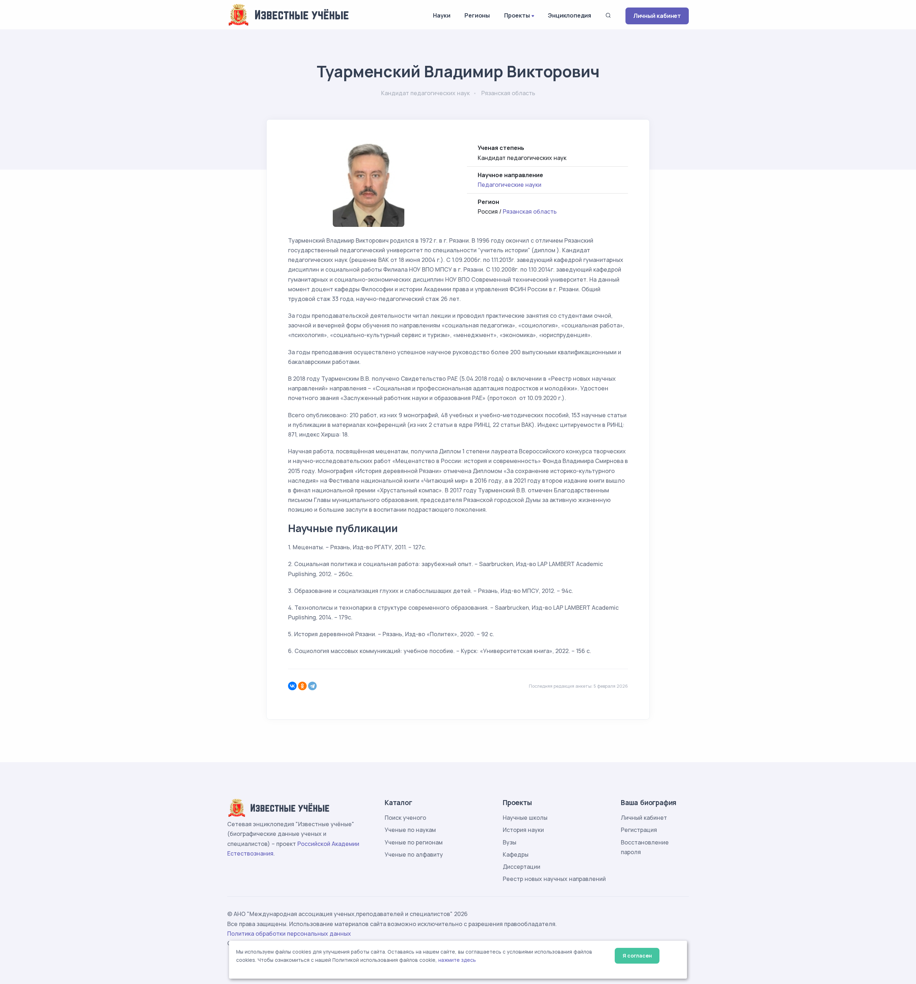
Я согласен (637, 955)
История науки (523, 830)
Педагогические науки (509, 185)
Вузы (509, 842)
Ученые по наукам (410, 830)
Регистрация (639, 830)
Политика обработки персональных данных (289, 933)
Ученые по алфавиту (414, 854)
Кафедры (515, 854)
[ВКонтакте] (292, 686)
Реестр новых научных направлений (554, 879)
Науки (441, 15)
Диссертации (521, 867)
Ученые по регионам (414, 842)
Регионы (477, 15)
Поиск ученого (405, 818)
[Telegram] (312, 686)
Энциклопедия (569, 15)
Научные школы (525, 818)
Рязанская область (530, 211)
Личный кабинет (657, 16)
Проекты (517, 15)
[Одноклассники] (302, 686)
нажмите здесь (457, 960)
